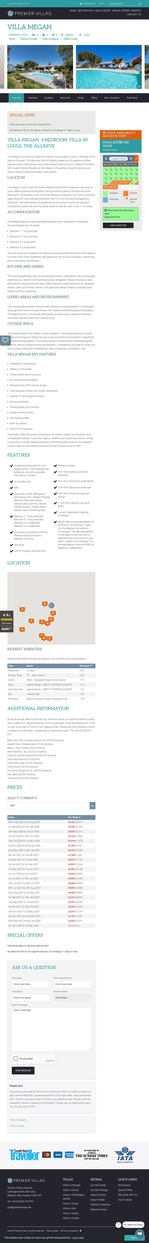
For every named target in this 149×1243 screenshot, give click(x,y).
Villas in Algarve (50, 38)
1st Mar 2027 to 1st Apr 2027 (23, 859)
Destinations (85, 10)
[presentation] (11, 67)
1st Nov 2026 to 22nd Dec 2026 (24, 845)
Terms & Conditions (69, 1231)
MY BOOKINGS (88, 3)
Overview (16, 97)
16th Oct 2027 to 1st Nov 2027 (24, 911)
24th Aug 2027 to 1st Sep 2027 (24, 892)
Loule (86, 34)
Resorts (136, 10)
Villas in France (71, 1190)
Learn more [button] (78, 1237)
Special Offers (121, 10)
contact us (134, 14)
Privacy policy (52, 1231)
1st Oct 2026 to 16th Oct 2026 (23, 836)
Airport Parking (98, 1194)
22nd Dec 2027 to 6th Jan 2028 (24, 920)
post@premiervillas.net (19, 1207)
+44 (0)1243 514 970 (19, 3)
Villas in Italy (69, 1208)
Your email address (62, 978)
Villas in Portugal (28, 38)
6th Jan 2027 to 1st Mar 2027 (23, 855)
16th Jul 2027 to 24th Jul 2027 (24, 883)
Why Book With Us (127, 1194)
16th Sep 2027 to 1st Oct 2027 (23, 902)
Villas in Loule (70, 38)
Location (48, 97)
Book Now (132, 97)
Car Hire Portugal (99, 1190)
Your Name (17, 978)
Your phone (17, 991)
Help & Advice (103, 10)
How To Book (125, 1199)
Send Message (23, 1070)
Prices (80, 97)
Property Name (61, 991)
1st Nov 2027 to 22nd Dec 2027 (24, 916)
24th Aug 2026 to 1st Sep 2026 (24, 822)
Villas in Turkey (70, 1203)
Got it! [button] (135, 1238)
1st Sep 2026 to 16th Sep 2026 (24, 826)
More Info (65, 97)
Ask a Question (112, 97)
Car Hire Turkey (98, 1185)
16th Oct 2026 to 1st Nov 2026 (24, 840)
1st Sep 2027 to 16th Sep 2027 (24, 897)
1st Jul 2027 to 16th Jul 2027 (23, 878)
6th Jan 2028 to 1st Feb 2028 (23, 925)
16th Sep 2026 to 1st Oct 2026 (23, 831)
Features (32, 97)
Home (73, 10)
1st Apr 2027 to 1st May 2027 (23, 864)
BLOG (102, 3)
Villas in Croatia (71, 1218)
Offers (94, 97)
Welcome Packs (99, 1209)
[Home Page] (29, 13)
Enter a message (19, 1005)
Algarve (69, 34)
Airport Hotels (97, 1199)
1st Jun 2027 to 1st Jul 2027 (23, 873)
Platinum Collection (101, 1204)
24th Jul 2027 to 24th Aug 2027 (24, 888)
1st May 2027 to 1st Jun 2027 (23, 869)
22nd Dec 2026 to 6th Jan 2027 (24, 850)
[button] (45, 604)
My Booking (124, 1185)
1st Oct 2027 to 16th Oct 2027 (23, 906)
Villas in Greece (71, 1213)
